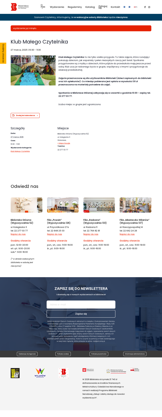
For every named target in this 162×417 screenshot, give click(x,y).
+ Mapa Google (64, 143)
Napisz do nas (18, 234)
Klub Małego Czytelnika (20, 151)
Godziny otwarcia (3, 53)
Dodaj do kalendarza (25, 115)
